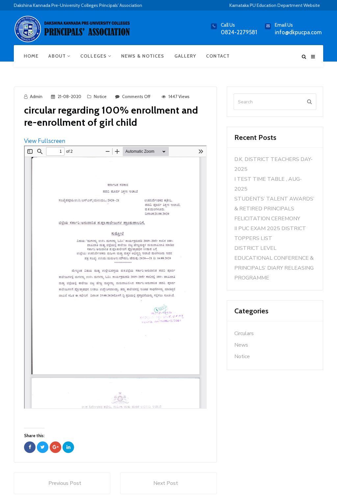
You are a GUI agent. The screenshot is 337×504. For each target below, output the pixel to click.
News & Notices (142, 56)
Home (31, 56)
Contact (218, 56)
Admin (36, 96)
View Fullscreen (44, 141)
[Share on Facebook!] (30, 447)
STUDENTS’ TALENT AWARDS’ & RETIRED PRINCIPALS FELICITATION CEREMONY (274, 208)
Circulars (244, 333)
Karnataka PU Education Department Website (274, 5)
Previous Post (64, 483)
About (57, 56)
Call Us (228, 25)
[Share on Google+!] (55, 447)
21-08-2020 (69, 96)
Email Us (284, 25)
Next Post (165, 483)
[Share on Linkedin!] (68, 447)
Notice (100, 96)
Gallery (185, 56)
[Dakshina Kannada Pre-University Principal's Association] (73, 32)
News (241, 345)
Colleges (94, 56)
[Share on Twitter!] (42, 447)
